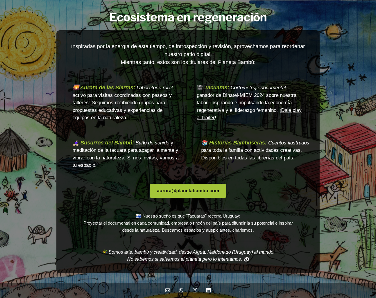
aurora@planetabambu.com (188, 190)
